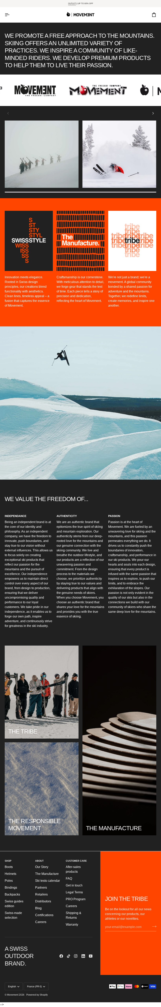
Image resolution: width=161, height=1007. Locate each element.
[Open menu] (10, 15)
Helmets (10, 873)
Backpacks (12, 894)
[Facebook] (61, 956)
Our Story (41, 867)
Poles (9, 880)
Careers (40, 922)
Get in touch (74, 885)
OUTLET (72, 3)
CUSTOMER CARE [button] (76, 861)
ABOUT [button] (39, 861)
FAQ (69, 878)
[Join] (153, 926)
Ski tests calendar (47, 880)
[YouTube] (90, 956)
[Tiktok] (68, 956)
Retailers (41, 894)
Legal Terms (74, 892)
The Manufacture (47, 873)
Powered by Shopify (37, 994)
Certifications (44, 915)
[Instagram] (76, 956)
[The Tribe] (42, 692)
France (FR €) (34, 986)
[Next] (152, 113)
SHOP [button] (8, 861)
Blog (38, 908)
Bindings (11, 887)
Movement (12, 994)
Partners (41, 887)
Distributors (43, 901)
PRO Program (75, 899)
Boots (9, 867)
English (12, 986)
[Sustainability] (42, 788)
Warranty (72, 924)
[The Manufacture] (119, 741)
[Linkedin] (83, 956)
